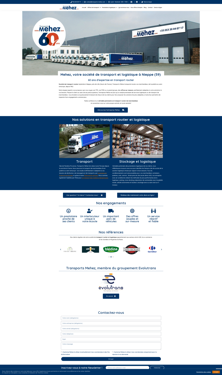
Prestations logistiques (109, 7)
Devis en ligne (158, 7)
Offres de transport (93, 7)
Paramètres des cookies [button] (203, 372)
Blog (145, 7)
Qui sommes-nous (123, 7)
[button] (60, 249)
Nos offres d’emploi (136, 7)
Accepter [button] (216, 372)
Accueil (84, 7)
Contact (150, 7)
